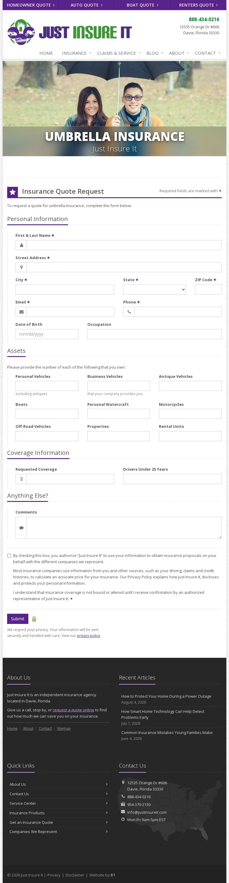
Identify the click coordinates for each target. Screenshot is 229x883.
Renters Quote (197, 5)
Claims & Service (117, 53)
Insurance (75, 53)
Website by (102, 875)
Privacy (54, 875)
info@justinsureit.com (147, 812)
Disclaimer (75, 875)
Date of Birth (29, 324)
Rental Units (171, 426)
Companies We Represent (33, 831)
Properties (98, 426)
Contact (206, 53)
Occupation (99, 324)
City (21, 279)
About (177, 53)
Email (23, 302)
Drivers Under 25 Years (145, 469)
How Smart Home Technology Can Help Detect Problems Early (162, 717)
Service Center (23, 803)
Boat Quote (141, 5)
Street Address (33, 257)
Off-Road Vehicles (33, 426)
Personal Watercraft (108, 404)
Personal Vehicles (33, 376)
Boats (21, 404)
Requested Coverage (36, 469)
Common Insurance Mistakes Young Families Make (167, 735)
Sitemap (64, 728)
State (131, 279)
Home (46, 53)
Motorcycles (171, 404)
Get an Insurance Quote (31, 822)
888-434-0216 (139, 796)
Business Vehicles (105, 376)
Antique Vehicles (176, 376)
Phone (131, 302)
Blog (153, 53)
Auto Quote (85, 5)
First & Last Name (35, 235)
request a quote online (73, 710)
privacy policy (88, 635)
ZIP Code (205, 279)
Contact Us (19, 793)
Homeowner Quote (29, 5)
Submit (17, 618)
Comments (26, 512)
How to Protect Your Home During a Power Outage (166, 699)
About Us (18, 784)
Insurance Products (27, 812)
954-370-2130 (139, 804)
